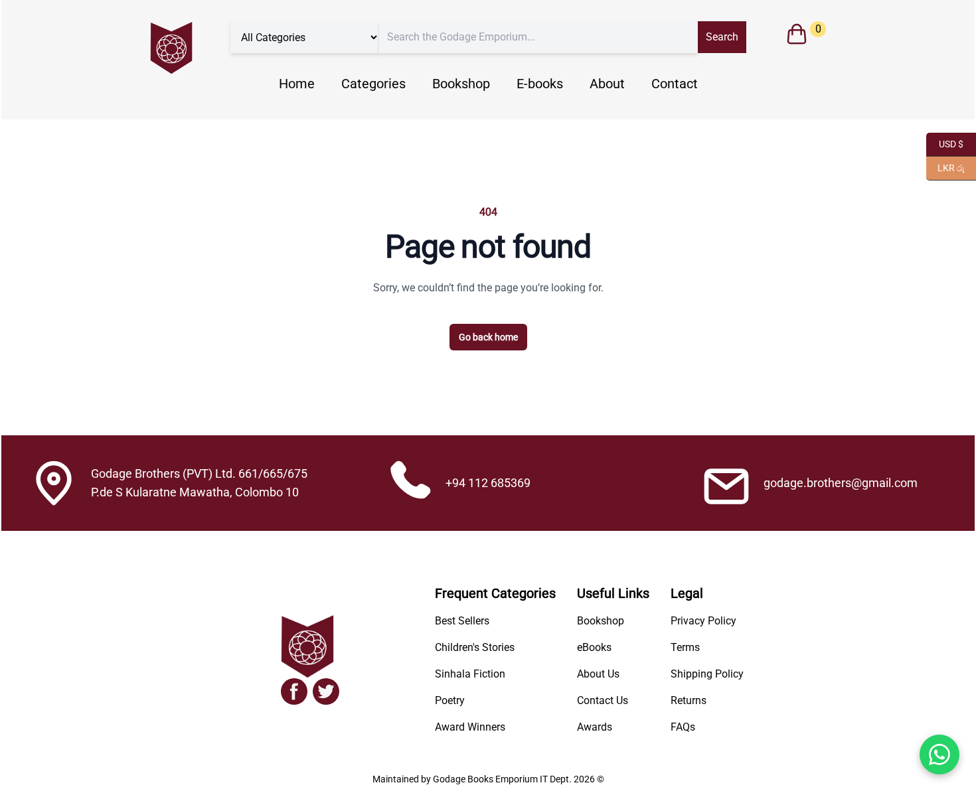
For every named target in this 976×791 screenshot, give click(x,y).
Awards (594, 727)
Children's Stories (475, 647)
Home (297, 84)
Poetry (450, 700)
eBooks (594, 647)
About (607, 84)
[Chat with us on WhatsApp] (939, 754)
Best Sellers (462, 620)
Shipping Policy (707, 674)
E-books (540, 84)
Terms (685, 647)
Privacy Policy (703, 620)
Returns (688, 700)
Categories (373, 84)
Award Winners (470, 727)
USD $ (944, 143)
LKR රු (945, 167)
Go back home (488, 337)
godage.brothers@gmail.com (841, 483)
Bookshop (461, 84)
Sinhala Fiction (470, 674)
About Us (598, 674)
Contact (674, 84)
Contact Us (602, 700)
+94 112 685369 (488, 483)
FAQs (683, 727)
